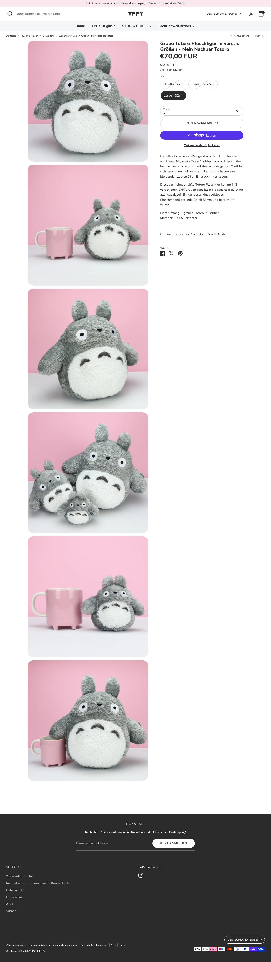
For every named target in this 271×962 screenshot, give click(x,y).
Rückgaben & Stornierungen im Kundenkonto (38, 883)
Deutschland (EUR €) (222, 14)
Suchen (11, 911)
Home (80, 26)
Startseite (11, 35)
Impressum (14, 897)
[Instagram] (140, 875)
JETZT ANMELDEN (173, 843)
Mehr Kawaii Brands (175, 26)
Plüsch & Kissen (29, 35)
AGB (9, 904)
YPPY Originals (103, 26)
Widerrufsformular (19, 876)
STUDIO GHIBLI (135, 26)
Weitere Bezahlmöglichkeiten (202, 145)
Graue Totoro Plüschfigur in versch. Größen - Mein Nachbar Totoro (78, 35)
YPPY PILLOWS (37, 951)
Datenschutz (15, 890)
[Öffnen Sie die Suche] (10, 14)
